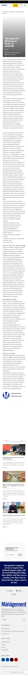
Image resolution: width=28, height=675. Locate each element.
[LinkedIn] (3, 660)
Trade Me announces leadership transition (14, 515)
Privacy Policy (4, 650)
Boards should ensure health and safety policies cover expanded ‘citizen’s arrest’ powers (14, 485)
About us (4, 1)
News (7, 11)
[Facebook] (7, 660)
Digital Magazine (23, 1)
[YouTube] (16, 660)
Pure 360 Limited (5, 628)
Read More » (5, 467)
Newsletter (19, 1)
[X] (12, 660)
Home (4, 11)
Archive (6, 49)
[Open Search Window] (21, 5)
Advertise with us (9, 1)
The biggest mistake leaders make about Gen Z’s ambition (13, 458)
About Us (3, 644)
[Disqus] (14, 420)
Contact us (14, 1)
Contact (3, 647)
